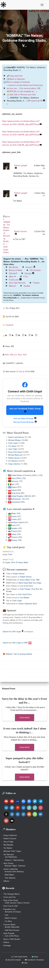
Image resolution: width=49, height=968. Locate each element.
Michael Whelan (14, 440)
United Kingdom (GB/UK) (21, 496)
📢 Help (24, 963)
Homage (7, 945)
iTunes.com (14, 279)
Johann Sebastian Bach (27, 603)
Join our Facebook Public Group (25, 408)
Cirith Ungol (13, 443)
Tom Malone (10, 878)
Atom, (20, 354)
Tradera (36, 282)
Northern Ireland (17, 522)
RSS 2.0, (14, 354)
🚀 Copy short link (14, 75)
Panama (14, 537)
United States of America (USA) (23, 475)
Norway (14, 540)
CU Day (19, 371)
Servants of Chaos (13, 912)
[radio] (8, 335)
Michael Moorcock (15, 455)
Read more (25, 717)
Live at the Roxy (26, 585)
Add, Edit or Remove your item (23, 94)
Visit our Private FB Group (23, 422)
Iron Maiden (24, 597)
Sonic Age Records (17, 282)
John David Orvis (25, 594)
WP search (32, 100)
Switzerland (15, 502)
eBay (11, 276)
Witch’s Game (11, 918)
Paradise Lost (9, 909)
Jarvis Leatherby (10, 869)
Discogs (28, 273)
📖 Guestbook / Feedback (34, 960)
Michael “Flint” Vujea (12, 851)
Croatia (14, 519)
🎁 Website (7, 654)
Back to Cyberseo (17, 79)
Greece (14, 487)
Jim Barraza (13, 460)
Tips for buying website (23, 654)
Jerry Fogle (12, 449)
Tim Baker (12, 446)
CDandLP (13, 273)
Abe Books (13, 267)
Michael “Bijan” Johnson (15, 866)
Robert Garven (14, 458)
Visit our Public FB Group (23, 418)
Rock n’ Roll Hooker (11, 939)
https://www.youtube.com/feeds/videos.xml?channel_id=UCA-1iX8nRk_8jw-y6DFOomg (21, 143)
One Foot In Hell (10, 906)
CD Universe (35, 270)
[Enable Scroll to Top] (43, 962)
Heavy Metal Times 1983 (29, 579)
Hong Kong (15, 493)
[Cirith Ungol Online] (4, 4)
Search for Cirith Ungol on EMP (15, 642)
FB (41, 100)
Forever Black (9, 924)
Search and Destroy (16, 437)
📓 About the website (13, 960)
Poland (13, 490)
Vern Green (8, 863)
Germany (14, 481)
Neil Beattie (8, 845)
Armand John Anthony (14, 871)
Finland (14, 531)
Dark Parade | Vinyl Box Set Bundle (24, 590)
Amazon (29, 267)
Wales (13, 513)
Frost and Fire (9, 897)
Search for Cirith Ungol (12, 631)
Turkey (13, 534)
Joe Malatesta (11, 857)
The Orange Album (11, 894)
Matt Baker (9, 875)
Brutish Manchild (12, 927)
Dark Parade (8, 933)
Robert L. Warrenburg (14, 860)
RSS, (7, 354)
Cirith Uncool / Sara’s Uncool (17, 903)
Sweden (14, 528)
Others (6, 881)
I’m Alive (8, 921)
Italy (12, 484)
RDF (25, 354)
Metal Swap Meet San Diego (30, 582)
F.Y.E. (25, 276)
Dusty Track (7, 554)
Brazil (13, 525)
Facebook (9, 325)
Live (6, 915)
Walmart (12, 285)
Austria (14, 516)
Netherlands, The (18, 499)
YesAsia (26, 285)
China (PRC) (16, 478)
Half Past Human (12, 930)
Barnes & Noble (15, 270)
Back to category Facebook (18, 82)
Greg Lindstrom (14, 463)
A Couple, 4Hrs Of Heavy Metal (15, 562)
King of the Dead (15, 452)
